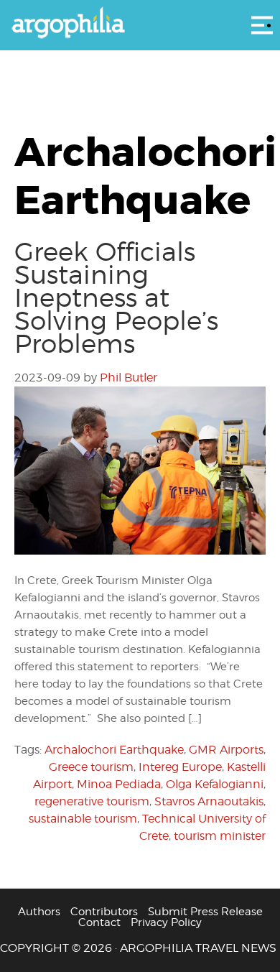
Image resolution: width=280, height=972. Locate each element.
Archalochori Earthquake (114, 749)
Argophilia (140, 23)
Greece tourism (91, 767)
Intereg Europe (180, 767)
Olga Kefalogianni (214, 784)
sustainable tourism (83, 818)
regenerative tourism (91, 801)
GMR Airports (226, 749)
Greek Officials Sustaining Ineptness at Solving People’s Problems (116, 297)
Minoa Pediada (119, 784)
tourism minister (220, 836)
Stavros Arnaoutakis (208, 801)
